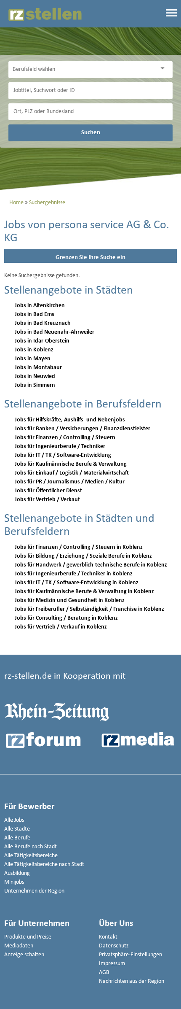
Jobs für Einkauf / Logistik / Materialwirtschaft (72, 473)
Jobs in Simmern (35, 385)
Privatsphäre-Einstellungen (130, 955)
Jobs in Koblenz (34, 350)
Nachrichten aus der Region (131, 981)
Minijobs (14, 882)
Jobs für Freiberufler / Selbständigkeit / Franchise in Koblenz (89, 609)
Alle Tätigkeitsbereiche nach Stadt (44, 864)
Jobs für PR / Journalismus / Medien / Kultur (70, 482)
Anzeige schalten (24, 955)
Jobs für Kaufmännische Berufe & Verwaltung (71, 464)
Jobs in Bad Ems (34, 314)
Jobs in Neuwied (35, 376)
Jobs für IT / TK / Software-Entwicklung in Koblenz (76, 583)
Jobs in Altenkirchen (40, 305)
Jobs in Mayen (33, 359)
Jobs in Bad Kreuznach (43, 323)
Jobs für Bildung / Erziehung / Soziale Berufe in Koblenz (83, 556)
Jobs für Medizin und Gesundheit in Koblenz (70, 600)
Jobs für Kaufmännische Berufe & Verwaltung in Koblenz (84, 591)
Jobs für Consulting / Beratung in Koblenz (66, 618)
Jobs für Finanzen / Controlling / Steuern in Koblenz (79, 547)
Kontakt (108, 937)
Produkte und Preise (27, 937)
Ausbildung (17, 873)
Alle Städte (17, 829)
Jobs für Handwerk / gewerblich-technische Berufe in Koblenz (91, 565)
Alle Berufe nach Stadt (30, 847)
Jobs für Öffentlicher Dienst (48, 491)
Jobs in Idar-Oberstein (42, 341)
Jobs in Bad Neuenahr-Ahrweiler (54, 332)
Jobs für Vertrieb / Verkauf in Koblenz (61, 627)
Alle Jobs (14, 820)
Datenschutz (114, 946)
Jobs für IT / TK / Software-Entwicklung (63, 455)
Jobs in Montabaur (38, 367)
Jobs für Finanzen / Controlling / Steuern (65, 437)
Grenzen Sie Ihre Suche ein (90, 257)
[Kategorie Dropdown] (164, 68)
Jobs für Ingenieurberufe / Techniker (60, 446)
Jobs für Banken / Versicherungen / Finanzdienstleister (82, 429)
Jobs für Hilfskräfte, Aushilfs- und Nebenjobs (70, 420)
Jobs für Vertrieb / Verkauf (47, 499)
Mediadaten (18, 946)
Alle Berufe (17, 838)
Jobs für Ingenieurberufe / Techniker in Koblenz (74, 574)
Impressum (112, 963)
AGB (104, 972)
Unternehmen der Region (34, 891)
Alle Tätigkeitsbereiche (31, 856)
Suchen (90, 132)
